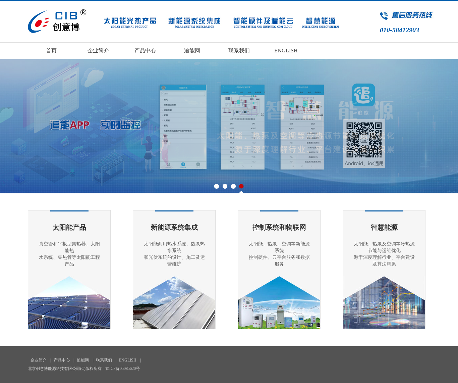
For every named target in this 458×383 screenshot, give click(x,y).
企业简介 (98, 50)
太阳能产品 (69, 227)
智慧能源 (384, 227)
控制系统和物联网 (279, 227)
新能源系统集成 (174, 227)
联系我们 (239, 50)
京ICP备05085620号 (122, 368)
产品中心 (145, 50)
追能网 (192, 50)
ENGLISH (286, 50)
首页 (51, 50)
